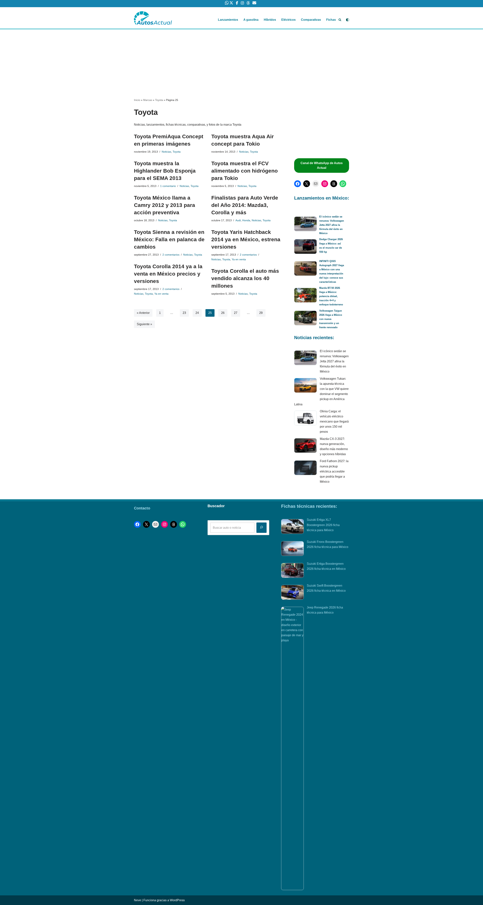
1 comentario (168, 185)
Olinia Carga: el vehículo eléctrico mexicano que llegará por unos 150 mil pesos (334, 421)
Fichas (331, 19)
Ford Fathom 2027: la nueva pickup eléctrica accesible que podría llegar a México (334, 471)
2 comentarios (170, 254)
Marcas (147, 99)
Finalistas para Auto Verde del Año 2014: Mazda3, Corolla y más (244, 205)
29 (261, 312)
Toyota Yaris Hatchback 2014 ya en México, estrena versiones (245, 239)
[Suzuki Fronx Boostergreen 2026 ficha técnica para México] (292, 549)
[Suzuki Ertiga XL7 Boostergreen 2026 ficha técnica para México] (292, 527)
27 (235, 312)
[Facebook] (297, 183)
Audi (238, 220)
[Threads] (333, 183)
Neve (137, 900)
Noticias (166, 151)
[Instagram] (324, 183)
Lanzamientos (228, 19)
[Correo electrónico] (315, 183)
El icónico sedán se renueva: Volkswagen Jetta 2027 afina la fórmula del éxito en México (331, 225)
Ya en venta (239, 259)
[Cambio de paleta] (347, 19)
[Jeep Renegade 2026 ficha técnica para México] (292, 748)
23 (184, 312)
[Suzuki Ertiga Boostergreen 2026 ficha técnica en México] (292, 571)
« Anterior (143, 312)
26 (223, 312)
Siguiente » (144, 324)
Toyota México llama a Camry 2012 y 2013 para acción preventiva (164, 205)
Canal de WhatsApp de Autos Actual (322, 165)
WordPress (177, 900)
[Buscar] (339, 19)
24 (197, 312)
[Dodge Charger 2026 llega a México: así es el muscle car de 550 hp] (305, 247)
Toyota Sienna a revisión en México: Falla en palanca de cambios (169, 239)
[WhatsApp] (342, 183)
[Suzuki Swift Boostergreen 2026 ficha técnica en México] (292, 593)
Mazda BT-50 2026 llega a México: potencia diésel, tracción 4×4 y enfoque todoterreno (331, 296)
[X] (306, 183)
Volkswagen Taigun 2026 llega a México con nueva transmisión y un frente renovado (330, 319)
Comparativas (311, 19)
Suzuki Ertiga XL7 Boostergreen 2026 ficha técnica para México (323, 525)
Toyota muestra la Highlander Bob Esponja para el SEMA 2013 (165, 171)
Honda (246, 220)
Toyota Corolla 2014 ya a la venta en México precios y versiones (168, 274)
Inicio (137, 99)
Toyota (159, 99)
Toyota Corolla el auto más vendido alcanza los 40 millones (245, 278)
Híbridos (270, 19)
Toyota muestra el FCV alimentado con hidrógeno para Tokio (244, 171)
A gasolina (250, 19)
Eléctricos (288, 19)
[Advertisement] (241, 57)
